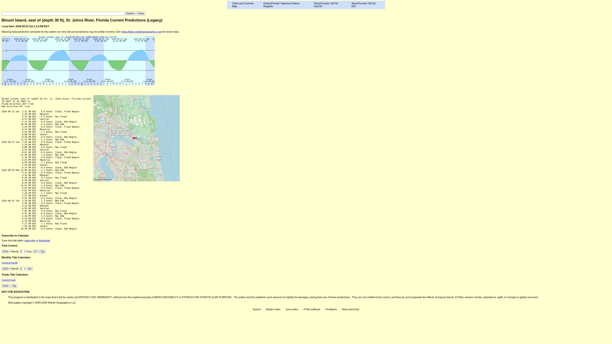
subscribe (29, 240)
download (44, 240)
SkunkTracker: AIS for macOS (326, 5)
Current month (10, 263)
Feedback (331, 309)
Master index (273, 309)
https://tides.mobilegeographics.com (141, 31)
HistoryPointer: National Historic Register (281, 5)
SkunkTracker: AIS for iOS (363, 5)
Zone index (292, 309)
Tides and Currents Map (243, 5)
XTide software (311, 309)
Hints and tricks (350, 309)
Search (257, 309)
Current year (9, 280)
